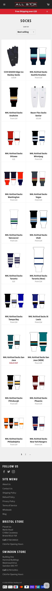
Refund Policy (9, 497)
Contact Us (7, 488)
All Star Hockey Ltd (15, 582)
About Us (6, 484)
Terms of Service (10, 505)
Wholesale (7, 509)
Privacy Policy (9, 501)
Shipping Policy (9, 492)
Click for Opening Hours (13, 544)
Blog (5, 514)
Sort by (26, 27)
